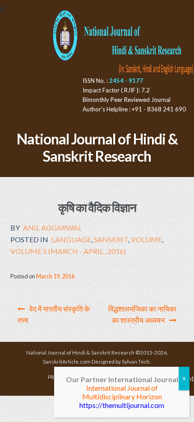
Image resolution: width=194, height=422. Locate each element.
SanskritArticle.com (67, 361)
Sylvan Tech (136, 361)
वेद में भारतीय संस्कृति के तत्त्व (54, 314)
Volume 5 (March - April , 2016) (68, 251)
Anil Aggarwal (52, 227)
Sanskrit (111, 239)
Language (71, 239)
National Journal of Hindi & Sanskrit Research (97, 147)
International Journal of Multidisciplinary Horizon (122, 392)
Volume (146, 239)
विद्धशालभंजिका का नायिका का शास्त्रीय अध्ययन (142, 314)
